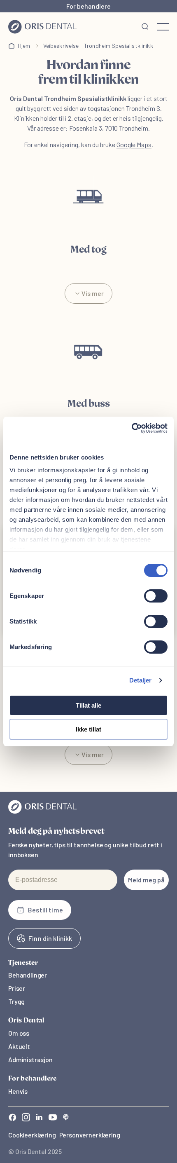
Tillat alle (88, 705)
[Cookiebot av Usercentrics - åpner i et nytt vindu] (131, 428)
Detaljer (140, 680)
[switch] (156, 596)
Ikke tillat (88, 729)
